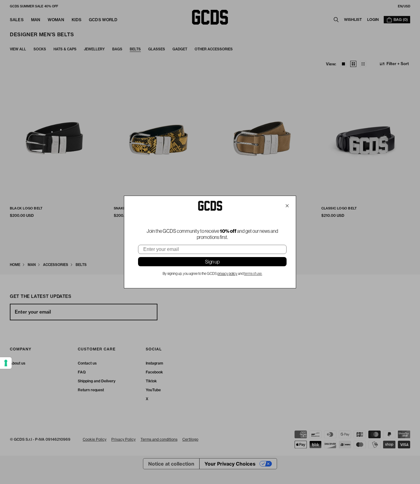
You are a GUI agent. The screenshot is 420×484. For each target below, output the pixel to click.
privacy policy (227, 273)
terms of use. (253, 273)
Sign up (212, 261)
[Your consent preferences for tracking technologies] (6, 363)
